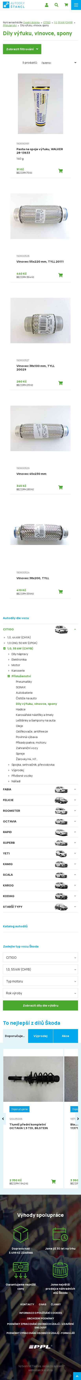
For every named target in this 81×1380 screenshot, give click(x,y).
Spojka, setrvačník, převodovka (33, 765)
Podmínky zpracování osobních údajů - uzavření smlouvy (40, 1325)
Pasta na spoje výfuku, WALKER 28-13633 (40, 151)
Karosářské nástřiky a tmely (34, 715)
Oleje (19, 726)
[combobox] (40, 957)
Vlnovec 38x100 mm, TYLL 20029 (35, 367)
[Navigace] (76, 5)
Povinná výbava (27, 737)
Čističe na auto (26, 698)
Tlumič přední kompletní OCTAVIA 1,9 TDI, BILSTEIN (28, 1126)
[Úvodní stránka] (14, 5)
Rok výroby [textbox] (14, 993)
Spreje (20, 753)
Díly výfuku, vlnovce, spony (36, 704)
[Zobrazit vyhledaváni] (56, 5)
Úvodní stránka (31, 22)
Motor (16, 665)
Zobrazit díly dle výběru (40, 1005)
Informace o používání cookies (40, 1313)
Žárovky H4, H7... (27, 759)
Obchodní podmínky (40, 1318)
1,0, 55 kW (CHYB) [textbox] (18, 969)
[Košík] (66, 5)
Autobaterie (24, 693)
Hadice (21, 709)
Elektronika (19, 659)
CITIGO (47, 22)
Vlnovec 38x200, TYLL (33, 578)
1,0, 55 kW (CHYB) (63, 22)
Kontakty (27, 1304)
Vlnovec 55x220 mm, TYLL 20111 (40, 261)
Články (56, 1304)
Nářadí (16, 781)
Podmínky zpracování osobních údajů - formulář (40, 1333)
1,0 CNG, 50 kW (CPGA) (22, 643)
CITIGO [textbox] (11, 957)
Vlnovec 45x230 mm (31, 474)
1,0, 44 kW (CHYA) (19, 637)
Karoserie (18, 670)
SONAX (21, 687)
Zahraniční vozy (27, 748)
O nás (42, 1304)
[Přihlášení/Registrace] (47, 5)
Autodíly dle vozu (16, 618)
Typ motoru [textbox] (14, 981)
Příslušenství (10, 25)
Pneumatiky (24, 682)
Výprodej (18, 770)
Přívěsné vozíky (22, 776)
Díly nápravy (20, 654)
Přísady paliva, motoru (31, 742)
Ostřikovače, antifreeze (32, 731)
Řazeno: (47, 63)
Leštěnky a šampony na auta (35, 720)
